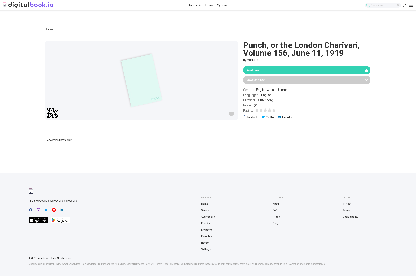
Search (205, 210)
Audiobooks (195, 5)
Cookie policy (350, 216)
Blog (275, 223)
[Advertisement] (208, 21)
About (276, 203)
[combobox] (383, 5)
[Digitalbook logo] (28, 5)
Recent (205, 242)
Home (204, 203)
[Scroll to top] (407, 267)
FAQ (275, 210)
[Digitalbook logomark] (31, 191)
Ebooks (209, 5)
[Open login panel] (404, 5)
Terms (346, 210)
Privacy (347, 203)
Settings (206, 249)
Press (276, 216)
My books (222, 5)
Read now (252, 70)
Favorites (206, 236)
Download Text (255, 80)
